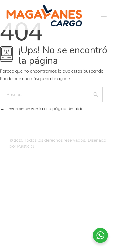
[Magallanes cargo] (44, 15)
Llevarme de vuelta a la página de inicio (44, 108)
